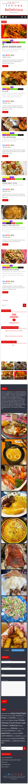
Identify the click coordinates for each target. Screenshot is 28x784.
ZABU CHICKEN (5, 766)
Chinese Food (10, 95)
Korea (11, 733)
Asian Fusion (8, 229)
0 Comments (22, 49)
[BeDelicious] (2, 16)
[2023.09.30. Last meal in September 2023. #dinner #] (14, 504)
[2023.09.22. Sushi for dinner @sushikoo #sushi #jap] (14, 609)
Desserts (4, 728)
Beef (7, 715)
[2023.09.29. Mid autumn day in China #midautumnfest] (14, 530)
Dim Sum (9, 728)
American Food (5, 713)
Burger (3, 718)
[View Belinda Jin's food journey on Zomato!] (14, 330)
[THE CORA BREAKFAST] (7, 362)
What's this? (13, 358)
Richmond (21, 89)
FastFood (11, 731)
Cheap (6, 720)
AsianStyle (14, 229)
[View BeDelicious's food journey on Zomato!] (14, 336)
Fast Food (4, 731)
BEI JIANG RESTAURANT (11, 270)
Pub (25, 736)
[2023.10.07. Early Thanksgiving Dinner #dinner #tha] (14, 426)
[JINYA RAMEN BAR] (14, 25)
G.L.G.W (5, 91)
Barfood (3, 715)
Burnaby (8, 42)
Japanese (8, 51)
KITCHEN (8, 179)
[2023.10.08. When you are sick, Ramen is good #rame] (14, 452)
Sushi (22, 738)
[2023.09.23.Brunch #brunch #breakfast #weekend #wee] (14, 583)
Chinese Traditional (9, 725)
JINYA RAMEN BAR (10, 3)
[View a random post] (25, 16)
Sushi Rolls (5, 741)
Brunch (24, 715)
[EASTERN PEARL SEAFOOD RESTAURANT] (20, 362)
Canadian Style (6, 141)
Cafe (8, 718)
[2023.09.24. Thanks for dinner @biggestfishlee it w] (14, 556)
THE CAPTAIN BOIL (9, 137)
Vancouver (21, 135)
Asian (5, 51)
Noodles (12, 51)
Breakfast (19, 715)
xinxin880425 (15, 49)
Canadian (12, 718)
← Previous (4, 300)
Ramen (16, 51)
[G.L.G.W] (14, 72)
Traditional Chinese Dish (16, 96)
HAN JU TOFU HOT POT (10, 225)
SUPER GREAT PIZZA (9, 183)
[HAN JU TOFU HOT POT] (14, 206)
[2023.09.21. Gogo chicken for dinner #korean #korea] (14, 635)
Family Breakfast (21, 728)
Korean (15, 733)
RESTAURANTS (14, 89)
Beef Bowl (10, 715)
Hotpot (8, 96)
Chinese (5, 95)
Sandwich (6, 738)
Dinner (13, 42)
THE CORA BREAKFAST (5, 366)
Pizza (22, 736)
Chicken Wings (13, 720)
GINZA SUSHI (5, 376)
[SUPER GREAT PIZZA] (14, 162)
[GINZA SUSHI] (7, 371)
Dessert (20, 726)
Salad (2, 738)
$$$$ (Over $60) (6, 87)
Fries (16, 730)
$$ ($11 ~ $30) (6, 133)
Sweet (11, 741)
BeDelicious (14, 9)
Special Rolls (16, 738)
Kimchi (18, 229)
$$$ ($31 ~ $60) (6, 40)
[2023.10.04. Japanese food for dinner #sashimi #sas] (14, 478)
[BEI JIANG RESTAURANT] (14, 250)
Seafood (14, 141)
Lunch (18, 42)
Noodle (13, 736)
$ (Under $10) (6, 177)
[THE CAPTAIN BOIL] (14, 118)
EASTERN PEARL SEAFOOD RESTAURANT (19, 366)
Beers (14, 715)
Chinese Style (16, 95)
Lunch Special (7, 231)
